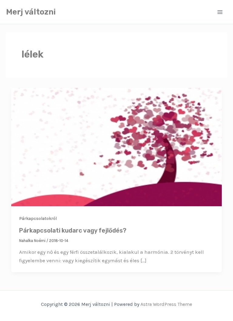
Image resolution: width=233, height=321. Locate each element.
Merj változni (31, 12)
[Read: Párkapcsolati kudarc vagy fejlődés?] (116, 147)
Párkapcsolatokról (38, 218)
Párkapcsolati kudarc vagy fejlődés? (73, 230)
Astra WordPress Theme (166, 304)
